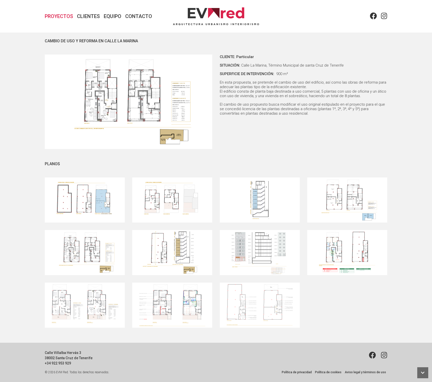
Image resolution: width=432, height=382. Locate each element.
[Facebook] (373, 16)
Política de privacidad (297, 372)
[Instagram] (383, 16)
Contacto (138, 16)
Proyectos (59, 16)
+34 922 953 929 (58, 363)
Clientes (88, 16)
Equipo (112, 16)
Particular (245, 57)
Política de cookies (328, 372)
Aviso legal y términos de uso (365, 372)
